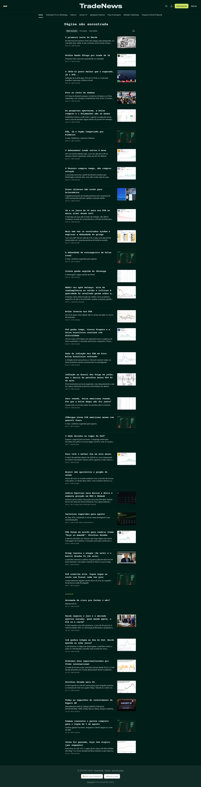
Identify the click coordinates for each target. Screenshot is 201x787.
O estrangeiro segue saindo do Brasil (80, 274)
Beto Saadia (76, 141)
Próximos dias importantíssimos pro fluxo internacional (87, 662)
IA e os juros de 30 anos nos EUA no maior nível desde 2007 (87, 212)
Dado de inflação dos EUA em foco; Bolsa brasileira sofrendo (86, 355)
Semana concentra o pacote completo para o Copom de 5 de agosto (87, 722)
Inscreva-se (182, 6)
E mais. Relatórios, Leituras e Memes (79, 138)
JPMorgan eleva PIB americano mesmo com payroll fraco (89, 419)
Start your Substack (93, 776)
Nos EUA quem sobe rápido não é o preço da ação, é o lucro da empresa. (89, 316)
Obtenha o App (112, 776)
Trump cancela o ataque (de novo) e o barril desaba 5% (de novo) (88, 554)
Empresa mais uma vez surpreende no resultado (84, 59)
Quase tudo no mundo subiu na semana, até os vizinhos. (88, 405)
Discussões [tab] (93, 31)
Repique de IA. (71, 603)
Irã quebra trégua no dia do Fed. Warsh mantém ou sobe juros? (89, 641)
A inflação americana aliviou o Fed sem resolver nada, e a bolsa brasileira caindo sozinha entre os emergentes (88, 361)
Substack (90, 782)
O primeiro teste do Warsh (81, 37)
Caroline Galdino (77, 302)
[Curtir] (66, 48)
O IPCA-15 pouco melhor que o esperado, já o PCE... (89, 73)
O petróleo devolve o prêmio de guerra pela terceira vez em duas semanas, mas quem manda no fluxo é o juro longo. (89, 560)
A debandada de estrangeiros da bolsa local (88, 254)
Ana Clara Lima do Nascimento (82, 522)
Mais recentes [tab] (72, 31)
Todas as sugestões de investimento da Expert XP (88, 701)
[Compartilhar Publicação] (171, 6)
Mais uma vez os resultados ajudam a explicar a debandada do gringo (87, 233)
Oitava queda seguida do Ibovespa (85, 271)
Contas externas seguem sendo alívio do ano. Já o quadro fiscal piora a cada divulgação (88, 581)
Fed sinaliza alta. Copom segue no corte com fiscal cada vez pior (86, 575)
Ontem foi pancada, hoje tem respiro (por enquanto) (87, 743)
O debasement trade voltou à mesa (85, 150)
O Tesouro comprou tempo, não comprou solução (88, 170)
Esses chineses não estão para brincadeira (83, 191)
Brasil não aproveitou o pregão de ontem (86, 473)
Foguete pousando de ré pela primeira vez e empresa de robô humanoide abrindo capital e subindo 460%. (87, 197)
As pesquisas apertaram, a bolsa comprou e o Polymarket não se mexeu (87, 112)
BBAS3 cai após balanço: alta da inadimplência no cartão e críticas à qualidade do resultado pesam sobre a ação (88, 290)
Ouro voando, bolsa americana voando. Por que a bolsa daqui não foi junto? (88, 400)
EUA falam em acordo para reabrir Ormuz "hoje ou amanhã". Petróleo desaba (89, 533)
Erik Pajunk (76, 46)
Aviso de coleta (117, 770)
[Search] (166, 6)
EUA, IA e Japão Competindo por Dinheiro (84, 133)
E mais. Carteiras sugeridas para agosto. (81, 259)
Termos (107, 770)
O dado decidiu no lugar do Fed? (85, 436)
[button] (40, 15)
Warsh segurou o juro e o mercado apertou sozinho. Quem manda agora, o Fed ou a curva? (88, 619)
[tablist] (82, 31)
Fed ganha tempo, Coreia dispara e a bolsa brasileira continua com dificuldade (87, 332)
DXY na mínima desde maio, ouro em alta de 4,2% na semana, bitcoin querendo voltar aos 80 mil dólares (86, 155)
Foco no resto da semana (80, 93)
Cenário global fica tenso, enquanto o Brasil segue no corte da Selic (88, 728)
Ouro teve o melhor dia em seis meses (88, 454)
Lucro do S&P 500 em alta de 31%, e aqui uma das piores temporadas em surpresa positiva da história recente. (88, 239)
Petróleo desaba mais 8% (80, 682)
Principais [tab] (83, 31)
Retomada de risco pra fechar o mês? (87, 600)
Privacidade (98, 770)
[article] (100, 43)
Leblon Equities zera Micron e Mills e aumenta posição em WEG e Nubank (88, 494)
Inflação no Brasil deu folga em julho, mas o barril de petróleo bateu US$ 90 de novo (89, 377)
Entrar (194, 6)
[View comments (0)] (82, 48)
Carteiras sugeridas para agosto (85, 514)
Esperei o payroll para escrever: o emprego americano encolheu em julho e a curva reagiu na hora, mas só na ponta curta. (89, 440)
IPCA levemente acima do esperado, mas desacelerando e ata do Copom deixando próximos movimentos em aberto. (89, 385)
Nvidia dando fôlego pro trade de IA (87, 55)
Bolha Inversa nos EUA (78, 311)
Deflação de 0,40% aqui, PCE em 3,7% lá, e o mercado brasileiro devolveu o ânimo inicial (86, 79)
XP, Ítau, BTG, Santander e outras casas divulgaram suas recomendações (87, 518)
